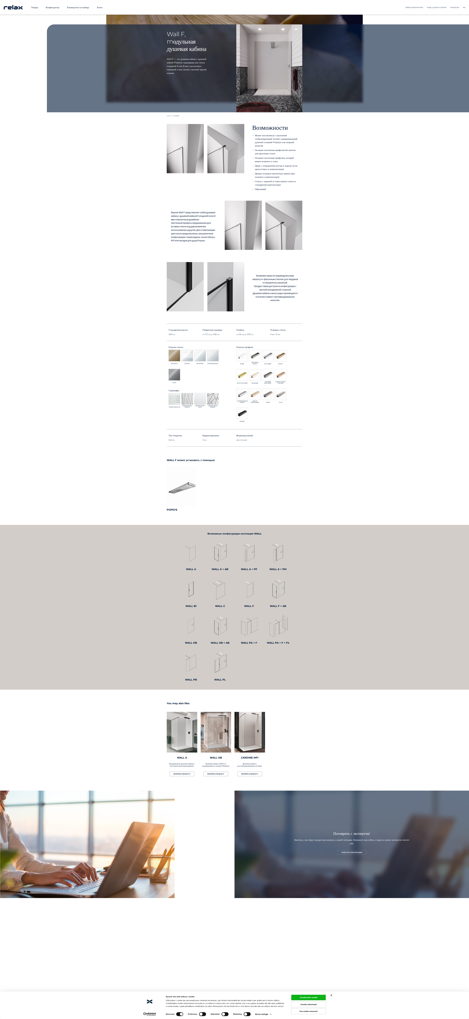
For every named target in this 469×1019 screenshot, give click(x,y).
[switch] (202, 1014)
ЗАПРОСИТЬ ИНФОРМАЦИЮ (351, 852)
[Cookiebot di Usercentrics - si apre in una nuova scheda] (149, 1014)
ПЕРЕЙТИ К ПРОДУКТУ (182, 774)
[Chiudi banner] (331, 995)
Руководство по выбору (78, 7)
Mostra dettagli (261, 1014)
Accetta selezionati (308, 1004)
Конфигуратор (52, 7)
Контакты (454, 7)
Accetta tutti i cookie (308, 997)
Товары (34, 7)
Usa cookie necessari (308, 1011)
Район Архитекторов (414, 7)
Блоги (99, 7)
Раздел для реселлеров (436, 7)
